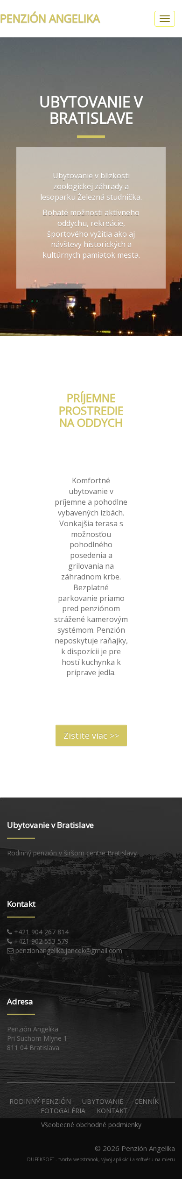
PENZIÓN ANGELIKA (50, 18)
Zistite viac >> (91, 735)
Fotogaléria (63, 1110)
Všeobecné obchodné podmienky (91, 1124)
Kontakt (112, 1110)
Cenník (146, 1101)
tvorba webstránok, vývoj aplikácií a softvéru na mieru (116, 1159)
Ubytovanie (102, 1101)
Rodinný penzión (40, 1101)
